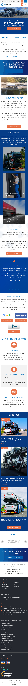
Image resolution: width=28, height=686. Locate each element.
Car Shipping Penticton (7, 645)
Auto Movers (19, 573)
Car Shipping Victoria (6, 647)
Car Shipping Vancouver (7, 625)
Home (2, 582)
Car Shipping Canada (9, 564)
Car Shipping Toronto (6, 623)
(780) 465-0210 (17, 57)
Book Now (22, 1)
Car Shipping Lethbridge (7, 638)
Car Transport (21, 564)
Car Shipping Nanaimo (6, 649)
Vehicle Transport (14, 567)
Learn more (13, 28)
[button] (9, 289)
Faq (15, 584)
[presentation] (2, 541)
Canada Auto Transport (14, 571)
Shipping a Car (9, 573)
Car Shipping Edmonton (7, 627)
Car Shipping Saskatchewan (8, 632)
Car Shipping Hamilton (7, 640)
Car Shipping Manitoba (7, 634)
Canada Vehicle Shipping (14, 569)
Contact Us (4, 588)
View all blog (13, 527)
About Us (16, 582)
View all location (13, 253)
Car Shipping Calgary (6, 630)
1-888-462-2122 (25, 1)
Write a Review (7, 320)
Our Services (4, 584)
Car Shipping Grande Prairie (8, 636)
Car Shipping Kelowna (6, 642)
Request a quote (22, 4)
